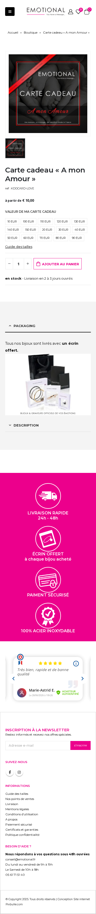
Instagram (19, 772)
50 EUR (12, 238)
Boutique (30, 32)
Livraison (11, 804)
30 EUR (63, 229)
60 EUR (29, 238)
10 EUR (12, 221)
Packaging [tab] (24, 326)
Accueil (13, 32)
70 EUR (45, 238)
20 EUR (47, 229)
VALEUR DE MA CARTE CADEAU (30, 212)
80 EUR (61, 238)
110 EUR (45, 221)
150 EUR (30, 229)
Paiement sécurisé (18, 824)
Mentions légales (17, 809)
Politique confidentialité (22, 835)
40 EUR (79, 229)
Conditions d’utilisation (21, 814)
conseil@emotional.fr (20, 859)
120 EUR (62, 221)
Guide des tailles (18, 247)
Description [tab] (26, 425)
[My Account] (70, 11)
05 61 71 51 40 (15, 875)
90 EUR (77, 238)
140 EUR (13, 229)
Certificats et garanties (21, 829)
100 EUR (28, 221)
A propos (11, 819)
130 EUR (79, 221)
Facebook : (10, 772)
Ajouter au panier (60, 264)
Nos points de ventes (19, 799)
